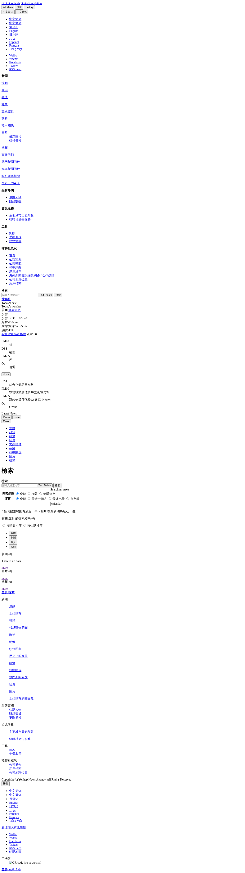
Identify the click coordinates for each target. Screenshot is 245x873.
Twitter (13, 65)
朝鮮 (5, 118)
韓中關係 (8, 125)
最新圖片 (15, 136)
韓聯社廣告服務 (20, 219)
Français (14, 817)
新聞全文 (49, 493)
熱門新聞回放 (11, 161)
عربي (12, 810)
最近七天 (58, 498)
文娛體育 (8, 111)
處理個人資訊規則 (14, 827)
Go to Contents (11, 3)
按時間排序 (14, 525)
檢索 (11, 592)
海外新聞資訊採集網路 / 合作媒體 (31, 275)
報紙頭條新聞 (11, 176)
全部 (23, 493)
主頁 (5, 592)
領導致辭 (15, 267)
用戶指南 (15, 283)
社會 (5, 104)
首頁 (12, 255)
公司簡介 (15, 259)
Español (14, 813)
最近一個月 (39, 498)
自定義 (74, 498)
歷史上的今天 (11, 183)
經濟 (5, 97)
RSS (12, 233)
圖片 (5, 132)
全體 (13, 533)
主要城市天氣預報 (21, 215)
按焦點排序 (34, 525)
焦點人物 (15, 197)
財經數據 (15, 201)
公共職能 (15, 263)
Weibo (13, 55)
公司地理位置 (18, 279)
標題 (35, 493)
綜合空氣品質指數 (14, 334)
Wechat (13, 58)
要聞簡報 (15, 717)
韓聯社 (6, 299)
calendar (56, 503)
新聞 (13, 537)
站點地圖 (15, 241)
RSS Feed (15, 69)
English (13, 802)
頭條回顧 (8, 154)
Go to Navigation (31, 3)
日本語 (13, 806)
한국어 (13, 798)
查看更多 (14, 310)
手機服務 (15, 237)
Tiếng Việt (15, 820)
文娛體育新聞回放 (21, 698)
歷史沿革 (15, 271)
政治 (5, 90)
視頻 (5, 147)
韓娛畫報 (15, 140)
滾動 (5, 83)
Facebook (15, 62)
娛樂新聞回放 (11, 169)
